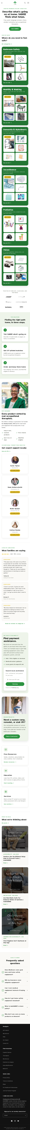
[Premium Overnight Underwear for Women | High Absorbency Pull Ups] (21, 197)
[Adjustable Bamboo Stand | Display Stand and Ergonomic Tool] (21, 157)
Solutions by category (8, 1062)
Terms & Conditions (8, 1081)
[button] (1, 2)
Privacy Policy (6, 1077)
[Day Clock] (9, 277)
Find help (15, 684)
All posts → (5, 823)
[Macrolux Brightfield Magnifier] (21, 268)
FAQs (4, 1036)
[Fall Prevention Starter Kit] (21, 117)
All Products (6, 1030)
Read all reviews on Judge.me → (15, 623)
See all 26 (6, 163)
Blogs (4, 1084)
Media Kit (5, 1068)
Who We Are (6, 1033)
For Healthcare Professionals (10, 1087)
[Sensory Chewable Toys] (21, 237)
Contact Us (5, 1043)
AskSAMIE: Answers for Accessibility (12, 1127)
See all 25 (6, 203)
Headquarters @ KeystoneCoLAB (11, 1099)
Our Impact (6, 1040)
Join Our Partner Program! (9, 1090)
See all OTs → (6, 451)
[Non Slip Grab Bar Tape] (9, 77)
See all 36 (6, 283)
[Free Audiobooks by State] (21, 277)
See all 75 (6, 243)
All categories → (7, 44)
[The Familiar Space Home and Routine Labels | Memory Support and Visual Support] (9, 157)
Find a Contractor (12, 736)
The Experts (6, 1055)
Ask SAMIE (15, 29)
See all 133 (6, 82)
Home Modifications (8, 1065)
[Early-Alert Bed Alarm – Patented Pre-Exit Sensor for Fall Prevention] (21, 139)
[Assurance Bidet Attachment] (21, 188)
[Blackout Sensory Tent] (9, 237)
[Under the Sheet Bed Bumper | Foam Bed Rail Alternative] (9, 117)
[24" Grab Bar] (21, 68)
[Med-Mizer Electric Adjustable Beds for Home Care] (21, 99)
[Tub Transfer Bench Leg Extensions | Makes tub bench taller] (21, 59)
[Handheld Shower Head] (21, 77)
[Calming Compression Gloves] (21, 228)
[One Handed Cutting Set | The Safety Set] (21, 148)
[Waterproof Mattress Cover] (21, 179)
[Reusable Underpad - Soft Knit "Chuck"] (9, 197)
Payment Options (7, 1052)
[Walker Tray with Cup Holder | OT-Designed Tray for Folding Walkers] (21, 108)
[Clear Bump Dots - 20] (21, 259)
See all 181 (6, 122)
